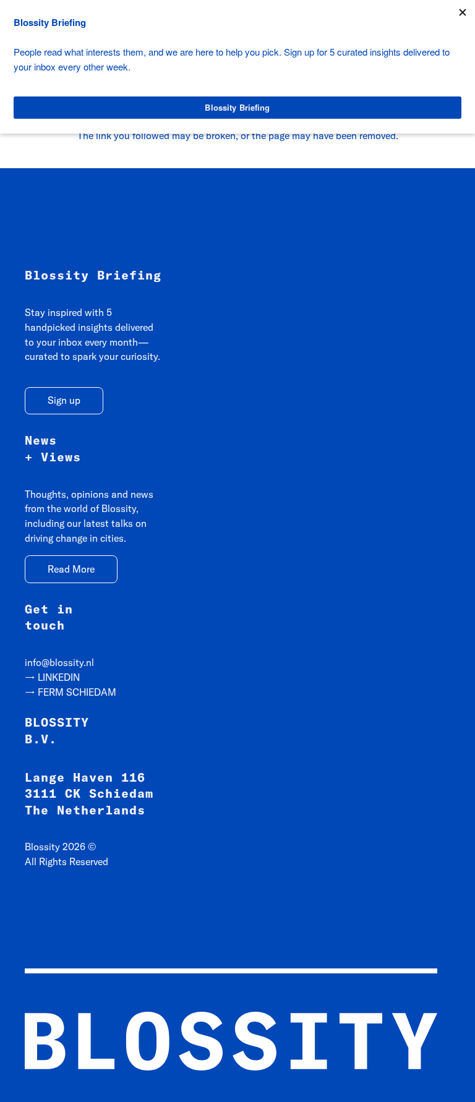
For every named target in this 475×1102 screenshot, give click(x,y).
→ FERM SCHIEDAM (70, 692)
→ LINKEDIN (52, 677)
